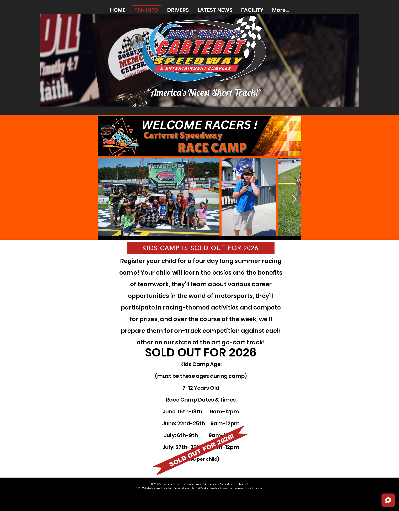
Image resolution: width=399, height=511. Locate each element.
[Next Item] (294, 199)
